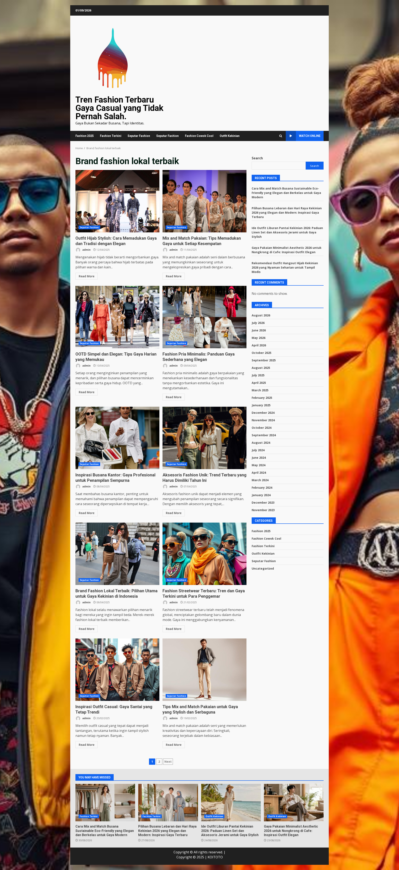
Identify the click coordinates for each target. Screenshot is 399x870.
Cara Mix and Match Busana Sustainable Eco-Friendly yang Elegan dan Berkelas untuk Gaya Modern (286, 192)
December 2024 (263, 413)
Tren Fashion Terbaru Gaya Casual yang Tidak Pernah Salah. (119, 108)
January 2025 (261, 405)
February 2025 (262, 398)
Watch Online (309, 136)
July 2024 (258, 450)
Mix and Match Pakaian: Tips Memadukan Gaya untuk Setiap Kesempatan (204, 201)
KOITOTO (215, 857)
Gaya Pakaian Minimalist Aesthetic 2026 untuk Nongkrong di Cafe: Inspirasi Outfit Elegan (294, 802)
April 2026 (259, 345)
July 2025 (258, 375)
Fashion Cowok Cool (199, 136)
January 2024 (261, 495)
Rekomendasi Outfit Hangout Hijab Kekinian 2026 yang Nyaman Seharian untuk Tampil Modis (285, 267)
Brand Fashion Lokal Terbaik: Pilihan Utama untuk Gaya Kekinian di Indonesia (117, 554)
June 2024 (259, 458)
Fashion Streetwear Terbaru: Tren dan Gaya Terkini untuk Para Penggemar (204, 554)
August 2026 (261, 315)
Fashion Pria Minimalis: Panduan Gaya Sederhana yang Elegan (204, 317)
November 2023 (263, 510)
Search (257, 158)
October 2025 (261, 353)
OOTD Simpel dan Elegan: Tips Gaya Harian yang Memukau (117, 317)
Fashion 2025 (84, 136)
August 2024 (261, 443)
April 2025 (259, 383)
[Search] (280, 136)
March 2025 (260, 390)
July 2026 (258, 323)
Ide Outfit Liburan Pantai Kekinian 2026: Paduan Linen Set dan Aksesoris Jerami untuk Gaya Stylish (287, 232)
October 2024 (261, 428)
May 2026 (258, 338)
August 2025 (261, 368)
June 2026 (259, 330)
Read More (86, 276)
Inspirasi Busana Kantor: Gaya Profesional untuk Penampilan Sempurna (117, 438)
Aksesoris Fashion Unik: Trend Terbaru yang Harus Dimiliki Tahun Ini (204, 438)
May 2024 (258, 465)
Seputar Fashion (139, 136)
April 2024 (259, 473)
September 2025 (264, 360)
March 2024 (260, 480)
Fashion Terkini (110, 136)
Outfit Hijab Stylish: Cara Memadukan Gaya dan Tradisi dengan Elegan (117, 201)
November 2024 (263, 420)
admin (86, 250)
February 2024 (262, 488)
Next (168, 761)
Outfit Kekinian (230, 136)
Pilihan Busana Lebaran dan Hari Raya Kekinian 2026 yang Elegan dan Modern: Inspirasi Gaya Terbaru (287, 212)
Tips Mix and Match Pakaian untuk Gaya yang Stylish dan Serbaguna (204, 669)
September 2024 (264, 435)
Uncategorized (263, 568)
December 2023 (263, 502)
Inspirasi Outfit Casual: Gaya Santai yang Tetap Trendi (117, 669)
